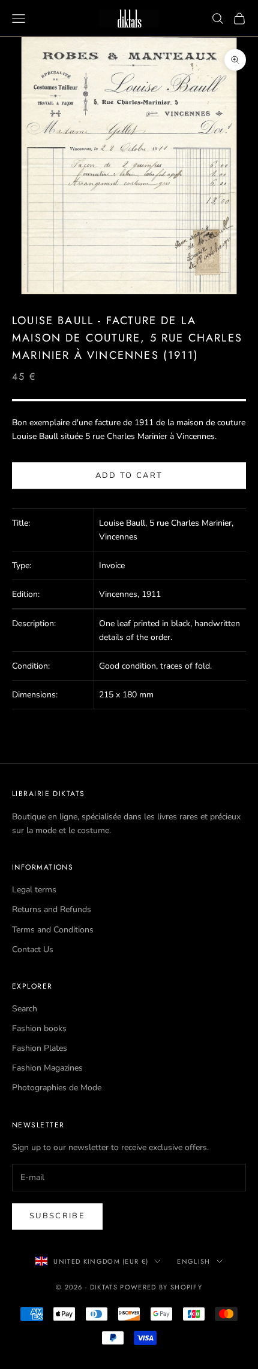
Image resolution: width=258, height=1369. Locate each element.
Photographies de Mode (56, 1087)
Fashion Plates (39, 1048)
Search (24, 1008)
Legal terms (34, 889)
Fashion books (39, 1028)
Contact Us (32, 949)
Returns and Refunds (51, 909)
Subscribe (57, 1216)
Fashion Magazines (47, 1068)
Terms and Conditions (53, 929)
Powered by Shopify (161, 1287)
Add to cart (129, 475)
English (193, 1261)
